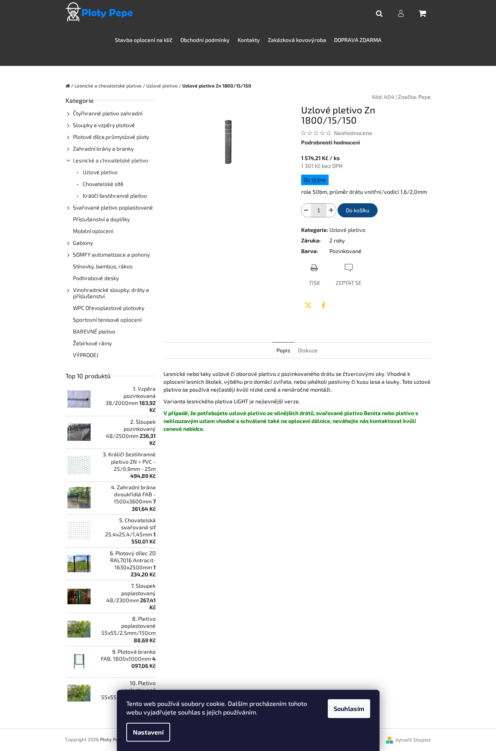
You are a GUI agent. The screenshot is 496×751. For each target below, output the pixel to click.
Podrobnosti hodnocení (330, 142)
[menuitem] (143, 40)
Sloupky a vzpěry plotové (104, 125)
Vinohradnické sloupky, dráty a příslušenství (111, 292)
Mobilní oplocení (93, 231)
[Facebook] (323, 305)
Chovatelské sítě (103, 183)
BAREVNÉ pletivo (94, 331)
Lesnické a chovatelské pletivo (110, 160)
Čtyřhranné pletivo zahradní (107, 113)
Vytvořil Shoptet (413, 739)
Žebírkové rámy (92, 343)
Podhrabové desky (96, 278)
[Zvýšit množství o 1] (331, 210)
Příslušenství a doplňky (101, 219)
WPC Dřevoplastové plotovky (108, 307)
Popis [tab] (283, 350)
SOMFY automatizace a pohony (111, 254)
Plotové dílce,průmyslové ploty (111, 136)
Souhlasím (349, 708)
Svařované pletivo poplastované (113, 207)
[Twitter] (308, 305)
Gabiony (83, 242)
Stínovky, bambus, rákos (103, 266)
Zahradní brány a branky (103, 148)
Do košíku (357, 210)
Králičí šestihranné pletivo (114, 195)
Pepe (424, 96)
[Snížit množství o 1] (306, 210)
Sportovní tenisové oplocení (107, 319)
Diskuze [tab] (308, 350)
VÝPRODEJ (85, 355)
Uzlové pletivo (100, 172)
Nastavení (148, 732)
